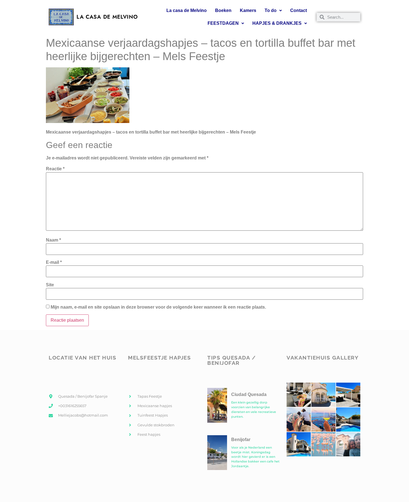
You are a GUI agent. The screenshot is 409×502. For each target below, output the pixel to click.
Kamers (248, 10)
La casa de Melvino (186, 10)
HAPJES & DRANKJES (277, 23)
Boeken (223, 10)
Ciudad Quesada (249, 394)
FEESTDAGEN (223, 23)
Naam (53, 240)
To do (271, 10)
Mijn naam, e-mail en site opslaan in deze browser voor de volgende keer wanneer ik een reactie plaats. (158, 307)
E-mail (54, 262)
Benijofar (240, 439)
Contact (298, 10)
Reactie (55, 169)
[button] (273, 10)
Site (50, 285)
